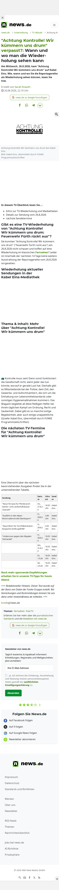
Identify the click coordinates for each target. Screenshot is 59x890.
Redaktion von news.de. (35, 618)
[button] (29, 97)
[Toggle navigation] (54, 24)
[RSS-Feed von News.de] (39, 877)
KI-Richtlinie (11, 848)
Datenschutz (12, 783)
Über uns (10, 805)
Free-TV (29, 611)
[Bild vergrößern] (56, 114)
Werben (9, 799)
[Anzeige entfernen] (57, 879)
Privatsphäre (12, 854)
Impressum (11, 777)
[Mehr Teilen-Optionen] (40, 105)
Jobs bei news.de (14, 842)
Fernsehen (19, 611)
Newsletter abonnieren (22, 739)
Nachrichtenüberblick (17, 832)
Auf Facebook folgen (20, 720)
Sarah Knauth (22, 87)
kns (3, 602)
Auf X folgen (15, 726)
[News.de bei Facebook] (29, 877)
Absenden (13, 693)
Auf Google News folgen (22, 733)
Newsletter (11, 811)
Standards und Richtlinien (19, 789)
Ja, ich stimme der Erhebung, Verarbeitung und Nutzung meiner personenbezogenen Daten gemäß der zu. (29, 680)
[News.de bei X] (34, 877)
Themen (9, 826)
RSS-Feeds (10, 820)
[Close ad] (2, 17)
